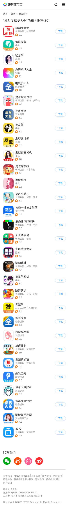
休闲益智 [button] (19, 31)
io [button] (27, 169)
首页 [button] (5, 13)
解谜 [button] (28, 197)
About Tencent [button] (22, 475)
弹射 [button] (28, 224)
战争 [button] (35, 197)
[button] (13, 4)
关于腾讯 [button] (7, 475)
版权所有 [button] (18, 479)
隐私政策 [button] (39, 479)
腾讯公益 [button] (7, 479)
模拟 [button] (28, 100)
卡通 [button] (35, 224)
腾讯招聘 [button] (57, 475)
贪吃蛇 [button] (36, 100)
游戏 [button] (13, 13)
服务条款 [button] (35, 475)
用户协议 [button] (7, 482)
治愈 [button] (35, 293)
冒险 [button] (35, 266)
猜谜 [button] (28, 238)
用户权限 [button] (28, 479)
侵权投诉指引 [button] (52, 479)
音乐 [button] (28, 293)
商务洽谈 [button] (46, 475)
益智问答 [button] (30, 31)
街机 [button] (33, 169)
